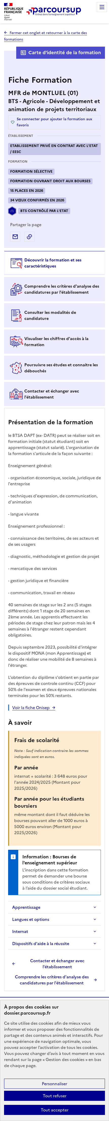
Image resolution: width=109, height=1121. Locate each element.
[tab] (54, 263)
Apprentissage (26, 907)
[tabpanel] (54, 700)
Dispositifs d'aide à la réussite (40, 944)
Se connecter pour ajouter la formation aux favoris (54, 122)
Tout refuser (54, 1096)
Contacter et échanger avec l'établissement (57, 964)
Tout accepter (54, 1110)
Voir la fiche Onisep (31, 708)
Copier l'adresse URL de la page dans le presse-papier (29, 237)
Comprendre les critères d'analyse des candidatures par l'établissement (52, 980)
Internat (20, 931)
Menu (102, 7)
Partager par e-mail (15, 237)
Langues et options (30, 919)
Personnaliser (54, 1084)
